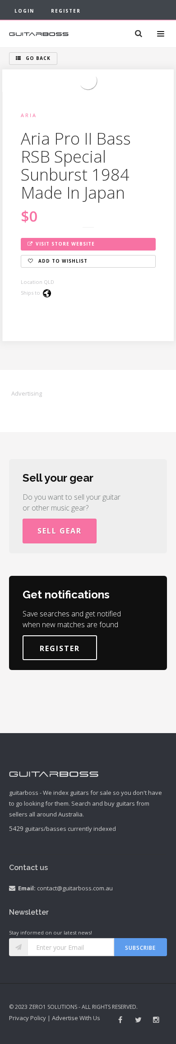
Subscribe (140, 948)
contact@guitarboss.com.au (75, 888)
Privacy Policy (27, 1018)
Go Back (37, 58)
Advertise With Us (76, 1018)
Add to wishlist (62, 261)
